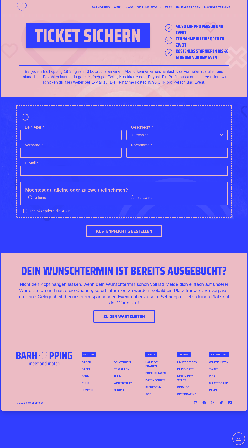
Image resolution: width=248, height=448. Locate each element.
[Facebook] (204, 403)
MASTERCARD (218, 383)
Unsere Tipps (187, 362)
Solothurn (122, 362)
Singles (183, 387)
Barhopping (101, 7)
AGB (66, 211)
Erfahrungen (155, 373)
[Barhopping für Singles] (22, 7)
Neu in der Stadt (185, 378)
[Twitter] (221, 403)
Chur (85, 383)
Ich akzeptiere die (50, 211)
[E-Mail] (196, 403)
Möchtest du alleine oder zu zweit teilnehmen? (76, 190)
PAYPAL (214, 390)
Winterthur (123, 383)
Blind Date (185, 369)
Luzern (87, 390)
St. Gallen (121, 369)
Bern (85, 376)
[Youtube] (230, 403)
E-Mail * (31, 163)
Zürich (119, 390)
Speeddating (186, 394)
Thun (117, 376)
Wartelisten (218, 362)
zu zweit (145, 197)
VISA (212, 376)
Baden (86, 362)
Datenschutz (155, 380)
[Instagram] (213, 403)
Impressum (153, 387)
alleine (40, 197)
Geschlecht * (142, 127)
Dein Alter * (34, 127)
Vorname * (34, 145)
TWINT (213, 369)
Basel (86, 369)
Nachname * (141, 145)
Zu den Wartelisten (124, 316)
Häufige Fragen (188, 7)
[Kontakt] (238, 438)
